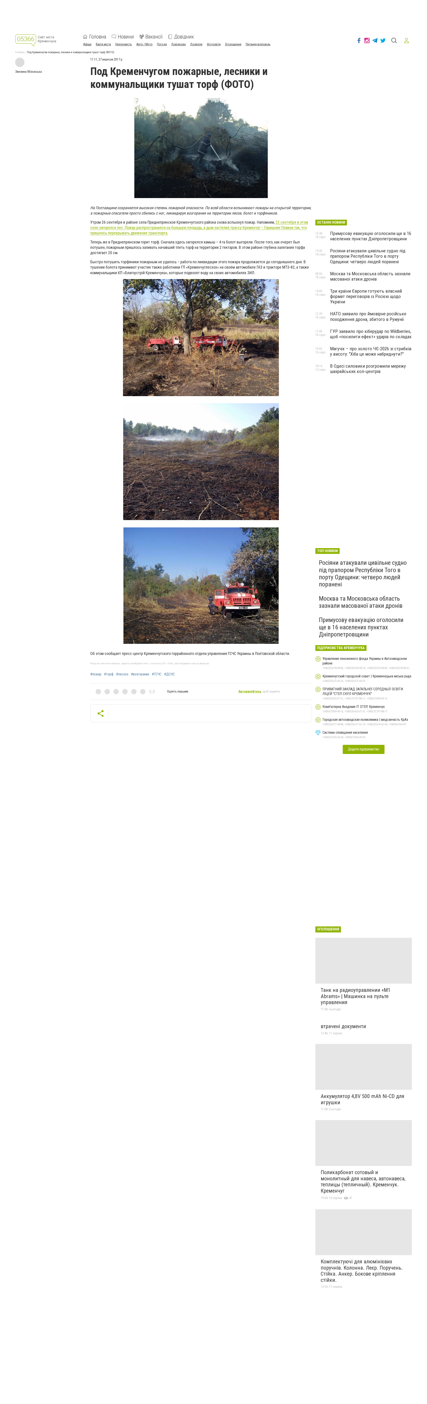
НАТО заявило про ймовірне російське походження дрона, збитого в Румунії (368, 316)
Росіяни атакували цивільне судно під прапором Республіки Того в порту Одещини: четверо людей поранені (367, 256)
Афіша (87, 44)
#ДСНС (169, 674)
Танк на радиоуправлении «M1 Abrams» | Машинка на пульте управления (356, 996)
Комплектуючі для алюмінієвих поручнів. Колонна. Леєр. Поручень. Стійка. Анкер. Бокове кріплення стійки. (362, 1270)
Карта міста (103, 44)
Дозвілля (196, 44)
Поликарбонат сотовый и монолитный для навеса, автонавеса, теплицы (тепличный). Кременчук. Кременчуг (363, 1181)
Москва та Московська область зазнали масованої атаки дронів (370, 276)
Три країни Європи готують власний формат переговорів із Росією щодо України (366, 296)
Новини (126, 36)
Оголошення (233, 44)
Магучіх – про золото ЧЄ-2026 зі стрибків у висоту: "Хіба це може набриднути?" (370, 351)
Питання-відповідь (258, 44)
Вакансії (154, 36)
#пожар (95, 674)
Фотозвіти (214, 44)
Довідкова (178, 44)
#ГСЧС (156, 674)
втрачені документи (343, 1026)
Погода (162, 44)
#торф (108, 674)
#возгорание (140, 674)
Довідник (184, 36)
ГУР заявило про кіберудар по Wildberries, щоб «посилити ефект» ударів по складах (370, 334)
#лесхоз (122, 674)
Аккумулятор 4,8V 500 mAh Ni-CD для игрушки (362, 1099)
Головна (97, 36)
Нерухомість (123, 44)
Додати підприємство (363, 749)
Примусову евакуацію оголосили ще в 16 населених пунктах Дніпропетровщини (370, 236)
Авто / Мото (144, 44)
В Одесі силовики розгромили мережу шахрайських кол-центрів (368, 368)
